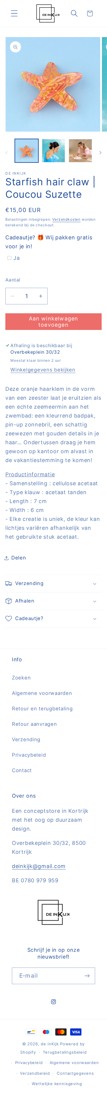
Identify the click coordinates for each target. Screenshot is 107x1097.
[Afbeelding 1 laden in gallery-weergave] (26, 150)
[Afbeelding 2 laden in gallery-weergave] (53, 150)
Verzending (26, 739)
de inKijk (50, 1043)
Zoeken (21, 678)
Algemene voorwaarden (42, 693)
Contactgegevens (75, 1073)
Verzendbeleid (35, 1073)
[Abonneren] (87, 976)
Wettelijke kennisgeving (57, 1083)
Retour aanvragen (34, 724)
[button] (14, 13)
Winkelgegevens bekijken (42, 370)
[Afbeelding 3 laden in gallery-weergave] (80, 150)
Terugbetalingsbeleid (65, 1052)
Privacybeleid (29, 755)
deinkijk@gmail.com (39, 866)
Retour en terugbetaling (42, 709)
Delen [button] (18, 558)
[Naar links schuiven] (6, 152)
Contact (22, 770)
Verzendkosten (66, 219)
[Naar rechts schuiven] (100, 152)
